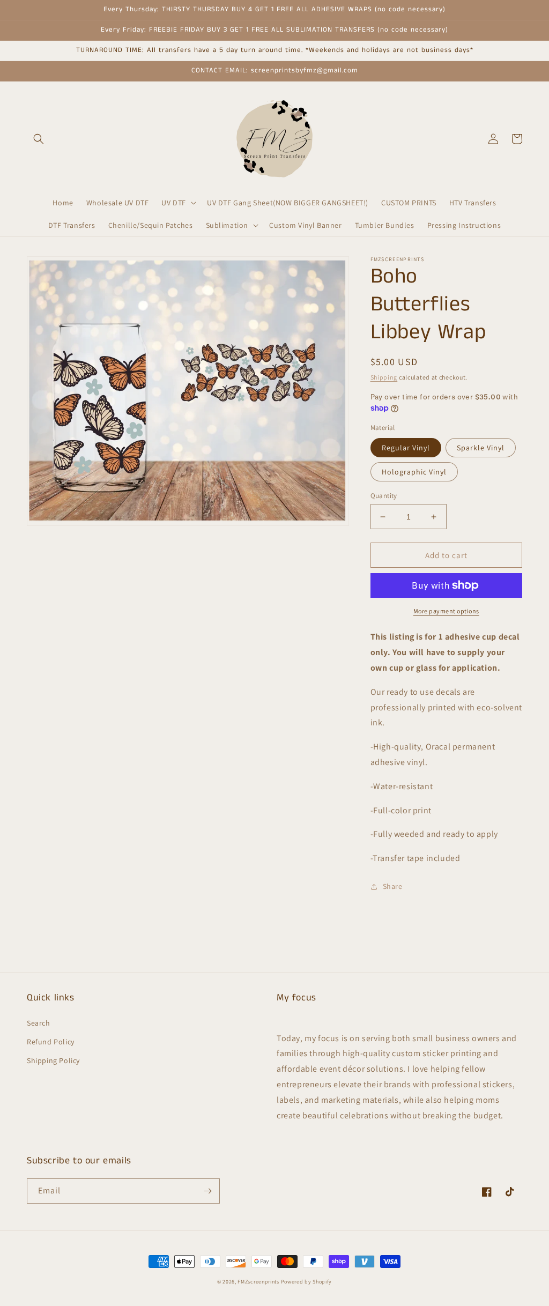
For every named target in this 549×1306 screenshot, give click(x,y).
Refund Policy (51, 1042)
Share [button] (393, 886)
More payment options (446, 611)
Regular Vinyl (406, 447)
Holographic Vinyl (414, 472)
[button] (38, 139)
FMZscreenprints (258, 1281)
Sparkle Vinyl (481, 447)
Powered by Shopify (306, 1281)
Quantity (383, 495)
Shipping (384, 377)
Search (38, 1023)
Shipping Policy (53, 1060)
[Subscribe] (207, 1191)
